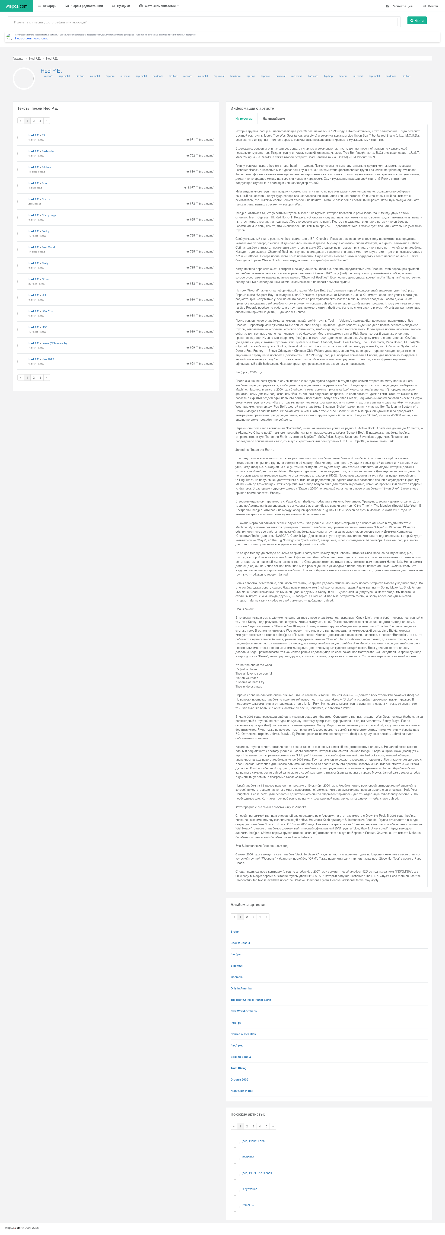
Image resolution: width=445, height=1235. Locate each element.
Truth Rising (238, 1068)
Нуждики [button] (123, 5)
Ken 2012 (48, 359)
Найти (418, 20)
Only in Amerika (241, 988)
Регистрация (402, 5)
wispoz (17, 6)
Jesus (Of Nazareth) (54, 343)
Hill (44, 295)
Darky (45, 231)
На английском (274, 118)
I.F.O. (45, 327)
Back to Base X (241, 1057)
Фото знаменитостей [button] (160, 5)
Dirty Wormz (249, 1189)
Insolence (248, 1157)
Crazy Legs (49, 215)
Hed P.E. (35, 58)
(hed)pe (236, 954)
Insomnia (237, 977)
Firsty (45, 263)
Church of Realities (243, 1034)
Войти (432, 5)
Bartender (48, 151)
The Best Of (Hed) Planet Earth (251, 1000)
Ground (46, 279)
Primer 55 (248, 1205)
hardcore (158, 76)
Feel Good (48, 247)
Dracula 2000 (239, 1079)
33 (43, 135)
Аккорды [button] (49, 5)
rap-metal (64, 76)
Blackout (236, 965)
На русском (244, 118)
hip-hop (80, 76)
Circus (46, 199)
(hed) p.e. (237, 1045)
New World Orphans (244, 1011)
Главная (18, 58)
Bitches (46, 167)
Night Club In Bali (242, 1091)
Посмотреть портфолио (31, 38)
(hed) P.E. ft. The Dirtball (257, 1173)
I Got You (47, 311)
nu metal (95, 76)
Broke (235, 931)
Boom (45, 183)
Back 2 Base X (240, 943)
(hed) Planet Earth (253, 1141)
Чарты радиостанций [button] (86, 5)
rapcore (48, 76)
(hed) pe (236, 1023)
